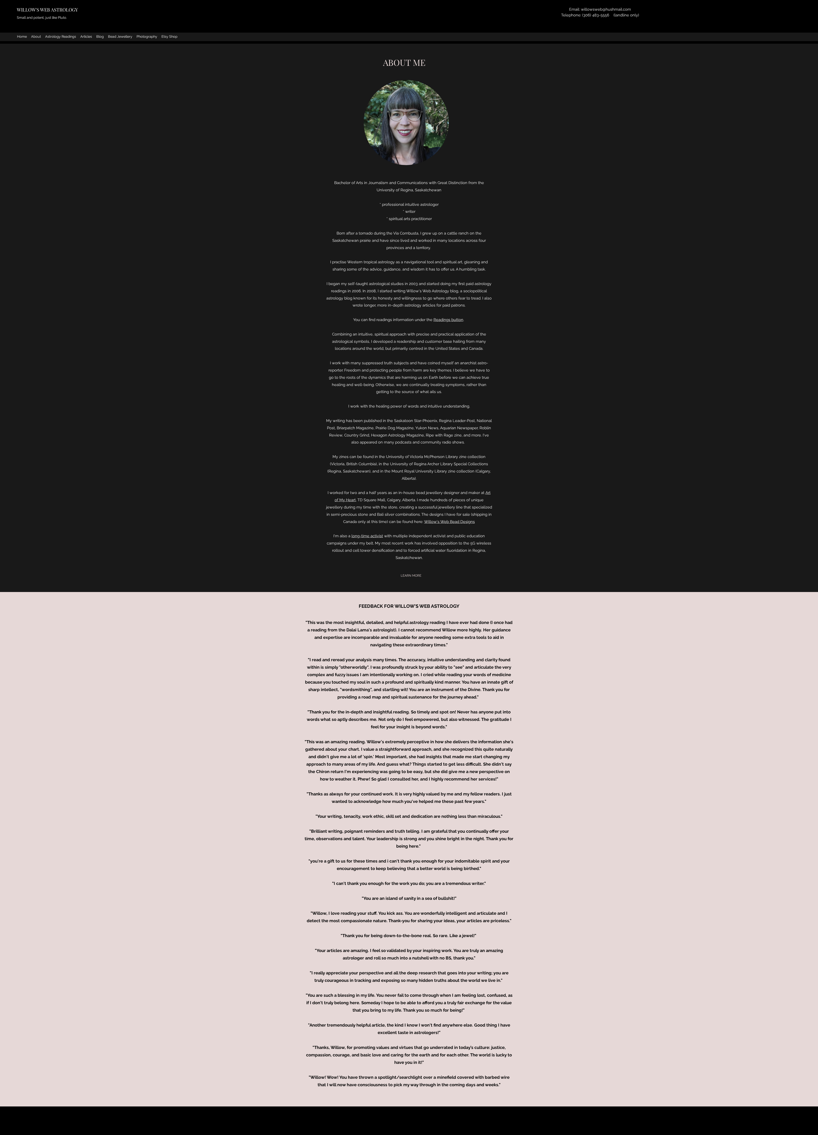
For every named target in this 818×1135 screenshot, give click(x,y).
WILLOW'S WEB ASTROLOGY (47, 9)
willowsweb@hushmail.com (606, 9)
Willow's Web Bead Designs (449, 521)
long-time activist (367, 536)
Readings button (448, 319)
